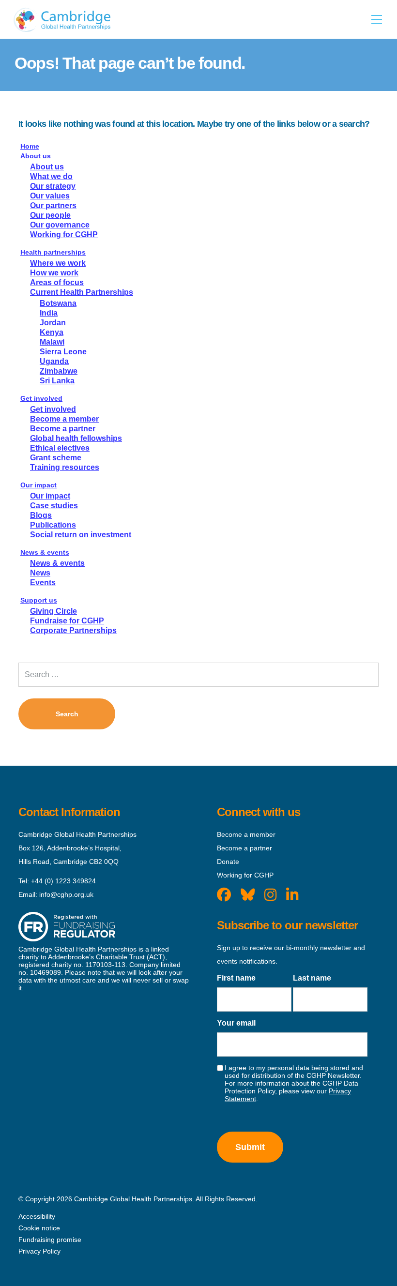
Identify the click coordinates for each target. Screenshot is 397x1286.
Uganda (54, 361)
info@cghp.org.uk (66, 894)
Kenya (51, 332)
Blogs (41, 515)
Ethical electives (60, 448)
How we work (54, 273)
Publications (53, 525)
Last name (312, 978)
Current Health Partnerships (81, 292)
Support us (38, 600)
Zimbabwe (58, 371)
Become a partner (62, 428)
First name (236, 978)
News (40, 573)
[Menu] (376, 19)
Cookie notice (39, 1228)
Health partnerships (53, 252)
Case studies (54, 505)
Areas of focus (57, 282)
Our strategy (53, 186)
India (49, 313)
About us (35, 156)
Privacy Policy (39, 1251)
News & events (44, 552)
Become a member (64, 419)
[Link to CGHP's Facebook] (224, 895)
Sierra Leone (63, 352)
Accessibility (36, 1216)
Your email (236, 1023)
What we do (51, 176)
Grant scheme (55, 458)
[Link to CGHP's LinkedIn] (292, 895)
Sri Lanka (57, 381)
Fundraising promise (49, 1239)
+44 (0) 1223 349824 (63, 881)
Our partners (53, 205)
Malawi (52, 342)
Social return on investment (80, 534)
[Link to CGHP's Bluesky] (248, 895)
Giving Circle (53, 611)
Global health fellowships (76, 438)
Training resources (64, 467)
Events (43, 582)
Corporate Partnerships (73, 630)
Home (29, 146)
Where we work (58, 263)
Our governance (60, 225)
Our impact (38, 485)
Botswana (58, 303)
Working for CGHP (64, 234)
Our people (50, 215)
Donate (228, 861)
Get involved (41, 398)
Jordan (53, 322)
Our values (50, 196)
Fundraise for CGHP (67, 621)
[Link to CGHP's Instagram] (270, 895)
